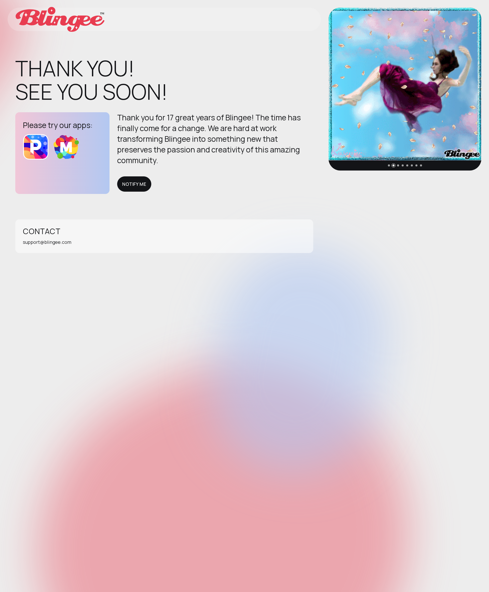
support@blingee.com (47, 242)
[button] (389, 165)
